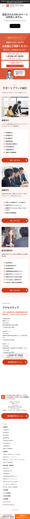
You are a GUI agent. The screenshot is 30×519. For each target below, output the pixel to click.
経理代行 (5, 427)
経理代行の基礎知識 (11, 152)
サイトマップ (6, 502)
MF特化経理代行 (10, 147)
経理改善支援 (9, 141)
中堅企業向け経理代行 (11, 144)
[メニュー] (3, 5)
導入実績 (5, 490)
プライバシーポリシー (9, 505)
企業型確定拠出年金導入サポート (14, 271)
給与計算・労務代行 (8, 465)
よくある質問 (6, 493)
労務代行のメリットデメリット (14, 274)
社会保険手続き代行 (11, 265)
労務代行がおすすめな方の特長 (14, 277)
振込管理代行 (9, 138)
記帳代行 (5, 451)
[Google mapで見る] (9, 327)
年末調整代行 (9, 133)
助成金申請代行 (10, 268)
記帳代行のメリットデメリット (14, 205)
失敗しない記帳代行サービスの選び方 (15, 202)
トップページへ (15, 26)
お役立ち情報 (6, 496)
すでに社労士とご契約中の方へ (14, 280)
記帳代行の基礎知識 (11, 213)
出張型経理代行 (10, 149)
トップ (5, 424)
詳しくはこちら (15, 160)
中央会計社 (16, 509)
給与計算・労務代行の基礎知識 (14, 282)
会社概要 (5, 499)
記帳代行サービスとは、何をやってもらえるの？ (15, 209)
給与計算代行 (9, 263)
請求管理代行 (9, 135)
